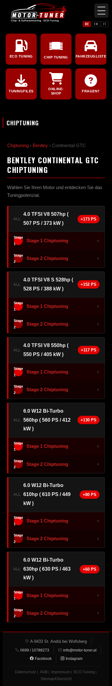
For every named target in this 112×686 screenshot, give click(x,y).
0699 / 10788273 (34, 650)
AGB (44, 672)
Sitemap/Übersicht (56, 679)
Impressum (60, 672)
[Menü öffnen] (101, 10)
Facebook (43, 658)
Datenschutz (25, 672)
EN (96, 23)
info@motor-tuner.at (79, 650)
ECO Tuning (84, 672)
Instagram (74, 658)
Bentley (40, 145)
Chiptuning (18, 145)
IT (104, 23)
